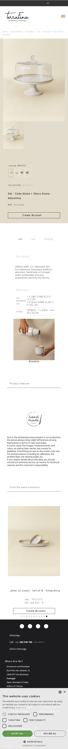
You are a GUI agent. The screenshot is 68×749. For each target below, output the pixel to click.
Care (33, 239)
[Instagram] (30, 626)
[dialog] (34, 718)
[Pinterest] (38, 626)
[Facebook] (22, 626)
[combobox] (60, 692)
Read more (21, 707)
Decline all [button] (49, 733)
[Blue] (21, 173)
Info (20, 239)
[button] (15, 3)
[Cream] (16, 173)
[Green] (27, 173)
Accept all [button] (18, 733)
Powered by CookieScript (34, 745)
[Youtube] (46, 626)
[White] (11, 173)
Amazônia (27, 185)
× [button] (64, 692)
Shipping (48, 239)
